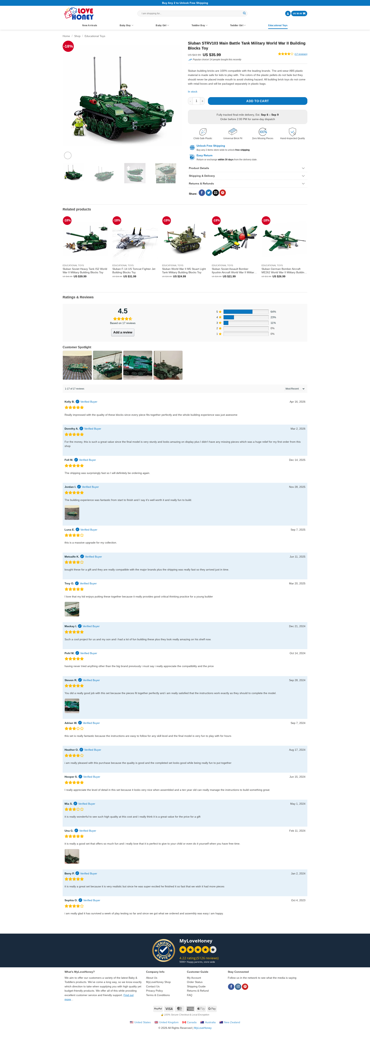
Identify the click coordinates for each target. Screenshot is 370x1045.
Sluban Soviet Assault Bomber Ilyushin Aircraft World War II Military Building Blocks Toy (234, 270)
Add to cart (257, 101)
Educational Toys (278, 25)
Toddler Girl (236, 25)
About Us (151, 977)
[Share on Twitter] (209, 192)
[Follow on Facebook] (231, 987)
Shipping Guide (196, 986)
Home (66, 36)
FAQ (189, 995)
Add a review (122, 332)
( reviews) (300, 54)
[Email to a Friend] (216, 192)
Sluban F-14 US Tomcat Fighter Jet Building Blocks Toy (133, 270)
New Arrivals (89, 25)
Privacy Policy (154, 990)
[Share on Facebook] (202, 192)
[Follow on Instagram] (238, 987)
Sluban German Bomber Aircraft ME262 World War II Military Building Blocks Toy (284, 270)
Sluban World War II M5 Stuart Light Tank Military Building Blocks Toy (184, 270)
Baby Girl (161, 25)
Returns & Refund (198, 990)
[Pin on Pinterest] (222, 192)
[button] (288, 13)
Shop (77, 36)
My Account (194, 977)
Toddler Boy (198, 25)
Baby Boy (125, 25)
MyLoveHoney (203, 1027)
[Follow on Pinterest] (245, 987)
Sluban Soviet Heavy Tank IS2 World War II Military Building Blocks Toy (85, 270)
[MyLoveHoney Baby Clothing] (79, 13)
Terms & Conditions (158, 995)
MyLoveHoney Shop (158, 982)
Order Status (195, 982)
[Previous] (69, 100)
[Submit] (244, 13)
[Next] (174, 100)
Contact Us (153, 986)
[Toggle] (303, 168)
